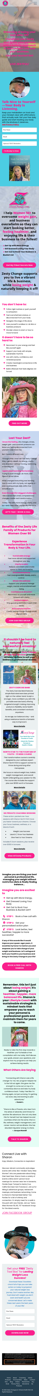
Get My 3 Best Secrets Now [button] (19, 265)
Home (9, 1378)
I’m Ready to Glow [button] (11, 151)
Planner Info (25, 1382)
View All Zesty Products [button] (19, 855)
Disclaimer (25, 1384)
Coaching (22, 1378)
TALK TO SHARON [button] (19, 1139)
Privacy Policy (15, 1384)
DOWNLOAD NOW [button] (20, 1333)
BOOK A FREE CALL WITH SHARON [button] (19, 966)
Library (30, 1378)
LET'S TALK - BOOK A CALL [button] (17, 512)
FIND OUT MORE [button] (19, 423)
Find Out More (17, 1380)
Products (8, 1380)
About (15, 1378)
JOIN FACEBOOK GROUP (17, 1213)
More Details (19, 726)
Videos (17, 1382)
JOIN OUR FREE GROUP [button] (19, 620)
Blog (11, 1382)
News (25, 1380)
